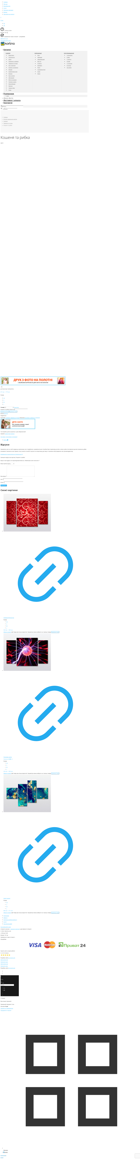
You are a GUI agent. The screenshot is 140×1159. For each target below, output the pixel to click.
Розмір (2, 395)
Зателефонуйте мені (6, 40)
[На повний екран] (4, 1155)
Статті (5, 8)
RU (4, 23)
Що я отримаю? (13, 437)
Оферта (5, 917)
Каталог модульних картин (10, 119)
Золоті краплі (7, 898)
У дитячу (32, 417)
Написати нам (4, 962)
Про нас (6, 4)
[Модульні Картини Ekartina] (8, 45)
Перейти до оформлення (7, 1008)
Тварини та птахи (8, 123)
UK (4, 25)
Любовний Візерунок (9, 617)
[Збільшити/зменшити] (5, 1155)
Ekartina (6, 413)
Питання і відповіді (8, 10)
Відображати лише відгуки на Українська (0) (12, 454)
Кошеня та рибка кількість (7, 409)
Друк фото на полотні (9, 14)
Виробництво (7, 6)
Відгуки (5, 12)
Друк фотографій (8, 924)
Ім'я (2, 479)
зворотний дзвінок (9, 433)
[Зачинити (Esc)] (1, 1155)
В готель (27, 417)
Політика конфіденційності (10, 920)
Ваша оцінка (4, 463)
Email (2, 482)
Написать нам (4, 966)
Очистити (16, 407)
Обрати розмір (7, 632)
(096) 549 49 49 (4, 960)
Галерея (6, 121)
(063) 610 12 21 (4, 38)
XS (4, 398)
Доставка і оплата (5, 437)
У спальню (37, 417)
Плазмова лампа (8, 757)
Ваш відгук (4, 476)
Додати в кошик (4, 411)
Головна (6, 2)
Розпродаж (6, 915)
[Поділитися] (2, 1155)
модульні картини (15, 929)
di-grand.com (12, 958)
